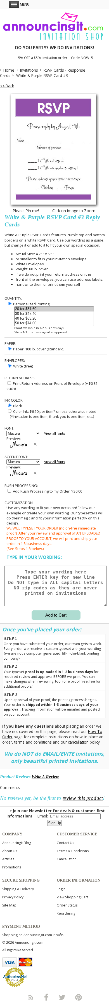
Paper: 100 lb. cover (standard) (38, 349)
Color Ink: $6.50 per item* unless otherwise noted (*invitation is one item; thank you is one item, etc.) (51, 414)
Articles (8, 859)
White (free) (22, 366)
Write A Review (45, 776)
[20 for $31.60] (54, 309)
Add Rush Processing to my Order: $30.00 (47, 491)
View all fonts (54, 433)
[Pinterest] (78, 997)
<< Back (7, 85)
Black (17, 405)
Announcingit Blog (16, 842)
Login (61, 889)
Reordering (66, 913)
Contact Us (65, 842)
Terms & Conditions (73, 851)
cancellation (78, 742)
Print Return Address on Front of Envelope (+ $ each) (52, 386)
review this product (83, 798)
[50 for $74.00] (54, 323)
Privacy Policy (12, 897)
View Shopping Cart (72, 897)
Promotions (11, 867)
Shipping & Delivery (18, 889)
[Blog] (30, 997)
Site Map (9, 905)
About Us (9, 851)
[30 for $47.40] (54, 313)
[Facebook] (46, 997)
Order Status (67, 905)
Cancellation (67, 859)
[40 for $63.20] (54, 318)
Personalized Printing (30, 303)
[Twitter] (62, 997)
